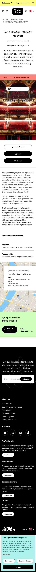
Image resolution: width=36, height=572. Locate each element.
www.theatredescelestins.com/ (18, 285)
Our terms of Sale (8, 413)
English (24, 529)
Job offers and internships (12, 407)
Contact (5, 77)
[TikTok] (28, 433)
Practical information (21, 77)
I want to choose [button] (25, 561)
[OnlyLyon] (8, 529)
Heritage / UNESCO (17, 19)
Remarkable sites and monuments (16, 21)
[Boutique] (26, 11)
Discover (5, 19)
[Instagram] (13, 433)
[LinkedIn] (20, 433)
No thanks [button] (8, 561)
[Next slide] (33, 77)
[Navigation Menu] (3, 11)
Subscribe (26, 379)
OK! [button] (19, 567)
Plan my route (10, 329)
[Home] (18, 11)
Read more (8, 455)
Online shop (6, 3)
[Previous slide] (30, 77)
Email (19, 154)
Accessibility (7, 410)
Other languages (8, 417)
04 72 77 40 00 (19, 147)
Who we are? (7, 404)
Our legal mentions (9, 420)
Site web (19, 161)
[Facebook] (5, 433)
